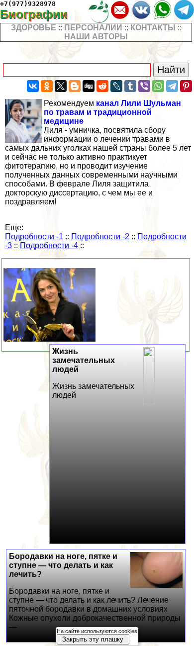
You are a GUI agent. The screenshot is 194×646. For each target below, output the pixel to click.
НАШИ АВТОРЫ (96, 36)
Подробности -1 (34, 236)
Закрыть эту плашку (92, 639)
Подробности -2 (100, 236)
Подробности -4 (49, 245)
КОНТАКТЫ (153, 27)
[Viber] (144, 86)
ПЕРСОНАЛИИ (93, 27)
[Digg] (89, 86)
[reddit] (102, 86)
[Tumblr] (130, 86)
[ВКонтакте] (33, 86)
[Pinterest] (186, 86)
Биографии (41, 14)
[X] (61, 86)
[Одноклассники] (47, 86)
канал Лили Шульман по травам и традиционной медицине (112, 112)
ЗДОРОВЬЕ (33, 27)
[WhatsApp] (158, 86)
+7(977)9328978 (28, 3)
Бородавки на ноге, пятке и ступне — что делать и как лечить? (95, 591)
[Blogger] (75, 86)
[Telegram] (172, 86)
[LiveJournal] (116, 86)
